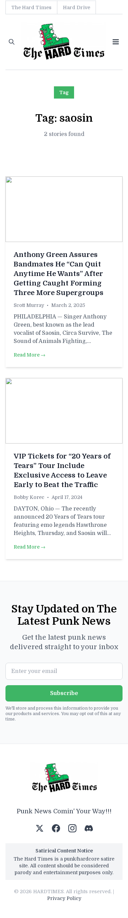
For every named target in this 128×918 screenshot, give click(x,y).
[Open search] (11, 42)
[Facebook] (56, 828)
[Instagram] (72, 828)
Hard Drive (76, 7)
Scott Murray (29, 305)
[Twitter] (39, 828)
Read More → (29, 355)
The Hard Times (31, 7)
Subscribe (64, 693)
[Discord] (89, 828)
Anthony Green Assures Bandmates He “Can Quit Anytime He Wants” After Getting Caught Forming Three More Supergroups (58, 274)
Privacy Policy (64, 898)
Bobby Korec (29, 497)
